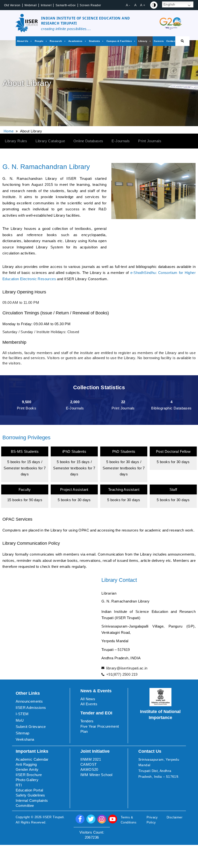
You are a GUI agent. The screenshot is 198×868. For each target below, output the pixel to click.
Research (56, 41)
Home (9, 131)
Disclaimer (174, 817)
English (169, 4)
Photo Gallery (27, 780)
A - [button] (128, 5)
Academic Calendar (32, 759)
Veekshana (25, 739)
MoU (20, 720)
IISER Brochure (29, 775)
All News (87, 699)
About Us (22, 41)
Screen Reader (90, 5)
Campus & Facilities (119, 41)
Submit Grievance (31, 727)
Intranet (46, 5)
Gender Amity (27, 769)
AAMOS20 (89, 769)
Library (143, 41)
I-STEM (22, 714)
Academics (75, 41)
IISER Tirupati (53, 817)
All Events (88, 704)
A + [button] (142, 5)
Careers (159, 41)
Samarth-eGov (66, 5)
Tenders (87, 721)
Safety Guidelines (30, 795)
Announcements (29, 701)
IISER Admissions (31, 708)
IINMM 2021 (90, 759)
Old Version (12, 5)
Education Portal (29, 790)
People (39, 41)
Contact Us (173, 41)
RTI (19, 785)
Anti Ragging (26, 764)
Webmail (30, 5)
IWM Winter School (96, 775)
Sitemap (22, 733)
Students (94, 41)
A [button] (135, 5)
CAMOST (88, 764)
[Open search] (182, 41)
